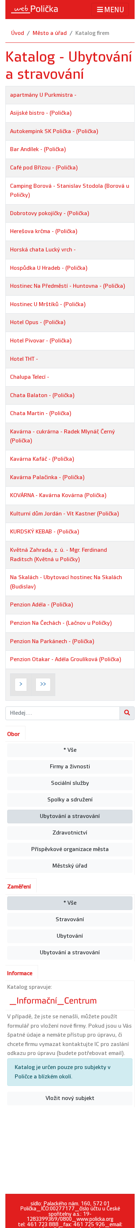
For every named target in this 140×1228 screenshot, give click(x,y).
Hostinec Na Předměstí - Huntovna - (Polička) (67, 286)
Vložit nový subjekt (70, 1098)
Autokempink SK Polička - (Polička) (54, 131)
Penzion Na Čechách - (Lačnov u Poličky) (61, 623)
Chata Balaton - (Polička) (42, 395)
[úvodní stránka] (34, 9)
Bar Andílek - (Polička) (38, 149)
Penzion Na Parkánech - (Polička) (52, 641)
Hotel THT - (24, 359)
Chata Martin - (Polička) (40, 413)
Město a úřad (50, 33)
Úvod (17, 33)
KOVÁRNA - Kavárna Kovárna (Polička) (58, 495)
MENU (114, 10)
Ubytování (70, 936)
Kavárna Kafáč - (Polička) (42, 459)
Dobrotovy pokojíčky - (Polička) (49, 213)
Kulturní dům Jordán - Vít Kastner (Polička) (64, 513)
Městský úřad (69, 866)
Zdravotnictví (69, 832)
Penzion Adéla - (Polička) (41, 604)
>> (43, 684)
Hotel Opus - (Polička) (38, 322)
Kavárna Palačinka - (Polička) (47, 477)
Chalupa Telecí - (29, 377)
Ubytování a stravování (70, 816)
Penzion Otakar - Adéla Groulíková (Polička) (65, 659)
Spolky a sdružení (70, 799)
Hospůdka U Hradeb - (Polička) (49, 268)
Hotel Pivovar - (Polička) (41, 340)
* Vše (70, 750)
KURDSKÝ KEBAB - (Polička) (44, 531)
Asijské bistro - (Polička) (41, 113)
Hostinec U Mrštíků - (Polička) (48, 304)
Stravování (70, 919)
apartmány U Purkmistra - (43, 95)
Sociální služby (70, 783)
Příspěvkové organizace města (70, 849)
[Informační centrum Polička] (54, 999)
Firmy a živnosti (70, 766)
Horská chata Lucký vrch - (43, 249)
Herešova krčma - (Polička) (44, 231)
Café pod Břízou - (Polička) (44, 167)
